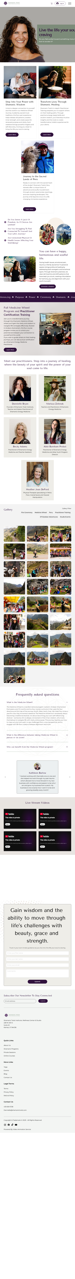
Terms (6, 1088)
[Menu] (69, 3)
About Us (7, 1045)
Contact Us (8, 1077)
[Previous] (5, 777)
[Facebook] (8, 1125)
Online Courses (9, 1056)
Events (6, 1070)
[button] (52, 3)
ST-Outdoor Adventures (49, 517)
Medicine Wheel (41, 512)
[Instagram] (5, 1125)
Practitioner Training (62, 512)
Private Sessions (10, 1052)
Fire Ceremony (26, 512)
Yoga (5, 1067)
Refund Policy (9, 1095)
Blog (5, 1074)
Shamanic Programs (11, 1049)
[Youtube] (16, 1125)
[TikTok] (12, 1125)
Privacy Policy (9, 1092)
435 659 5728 (8, 1107)
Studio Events (65, 517)
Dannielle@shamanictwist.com (15, 1110)
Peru (51, 512)
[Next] (69, 777)
